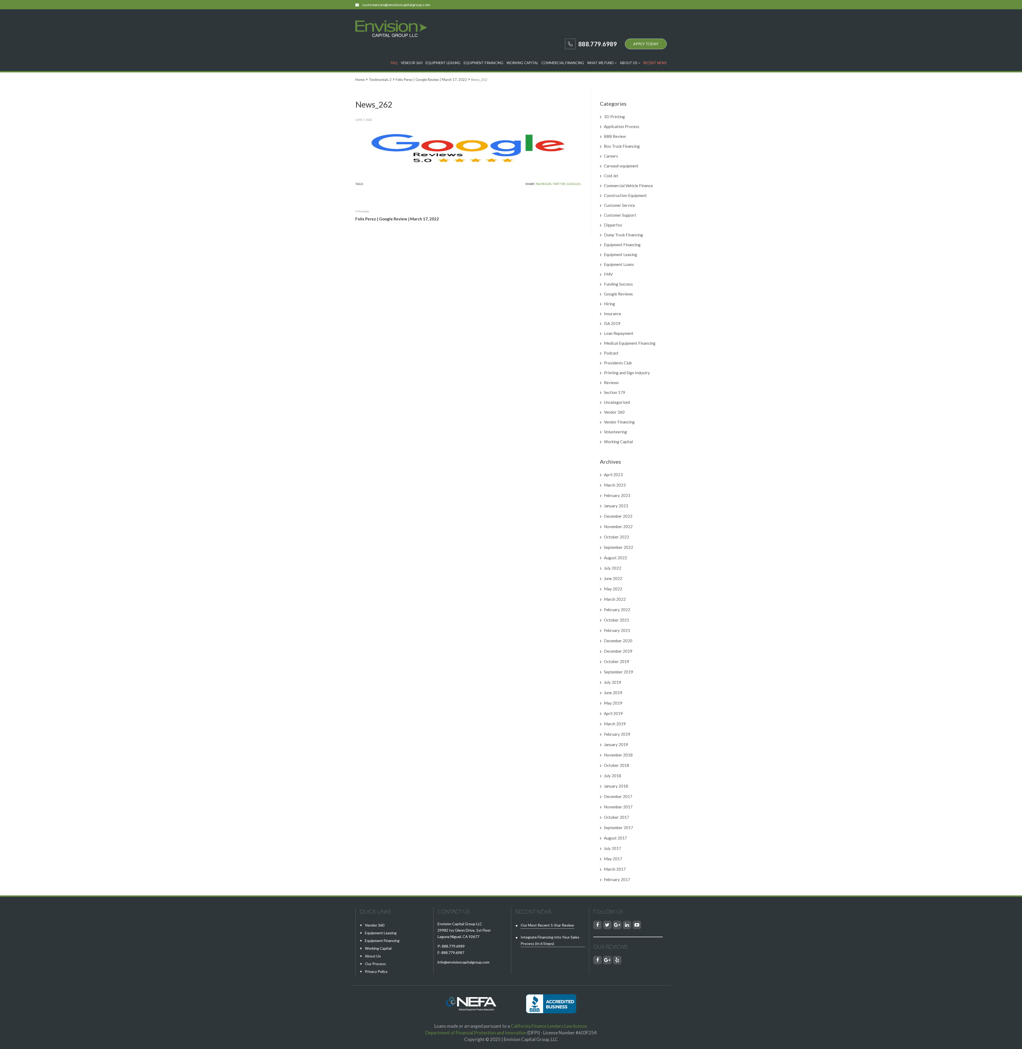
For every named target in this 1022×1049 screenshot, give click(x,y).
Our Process (375, 963)
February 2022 (617, 609)
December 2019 (618, 651)
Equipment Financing (483, 63)
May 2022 (613, 588)
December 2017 (618, 796)
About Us (629, 63)
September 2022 (618, 547)
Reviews (611, 382)
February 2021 (617, 630)
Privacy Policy (376, 971)
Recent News (655, 63)
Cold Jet (611, 175)
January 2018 (616, 786)
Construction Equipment (625, 195)
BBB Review (615, 136)
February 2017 (617, 879)
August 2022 (615, 557)
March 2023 (615, 485)
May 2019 (613, 703)
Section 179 (614, 392)
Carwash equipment (621, 165)
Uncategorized (617, 402)
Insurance (612, 313)
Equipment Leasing (443, 63)
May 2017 (613, 858)
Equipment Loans (619, 264)
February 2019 (617, 734)
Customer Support (620, 215)
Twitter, (559, 184)
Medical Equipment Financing (630, 343)
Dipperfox (613, 225)
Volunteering (615, 431)
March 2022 (615, 599)
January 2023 (616, 505)
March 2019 (615, 723)
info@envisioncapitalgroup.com (463, 962)
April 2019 (613, 713)
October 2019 (616, 661)
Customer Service (619, 205)
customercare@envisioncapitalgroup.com (396, 5)
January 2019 (616, 744)
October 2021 (616, 620)
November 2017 (618, 806)
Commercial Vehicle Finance (628, 185)
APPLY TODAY (645, 44)
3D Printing (614, 116)
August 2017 (615, 838)
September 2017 (618, 827)
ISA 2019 (612, 323)
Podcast (611, 353)
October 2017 (616, 817)
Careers (611, 156)
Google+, (574, 184)
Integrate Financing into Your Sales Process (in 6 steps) (550, 940)
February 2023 (617, 495)
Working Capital (522, 63)
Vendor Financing (619, 421)
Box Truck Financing (622, 146)
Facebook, (544, 184)
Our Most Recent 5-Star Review (547, 925)
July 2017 (612, 848)
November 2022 (618, 526)
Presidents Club (618, 362)
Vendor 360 (411, 63)
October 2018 (616, 765)
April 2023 (613, 474)
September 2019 (618, 671)
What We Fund (601, 63)
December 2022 (618, 516)
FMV (608, 274)
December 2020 (618, 640)
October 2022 (616, 536)
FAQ (394, 63)
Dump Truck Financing (623, 234)
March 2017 (615, 869)
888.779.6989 (453, 946)
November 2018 (618, 754)
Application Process (621, 126)
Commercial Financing (562, 63)
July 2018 (612, 775)
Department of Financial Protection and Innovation (475, 1032)
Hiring (609, 303)
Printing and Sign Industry (627, 372)
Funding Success (618, 284)
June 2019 (613, 692)
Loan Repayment (618, 333)
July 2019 (612, 682)
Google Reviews (618, 293)
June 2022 (613, 578)
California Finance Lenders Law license (549, 1026)
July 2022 (612, 568)
